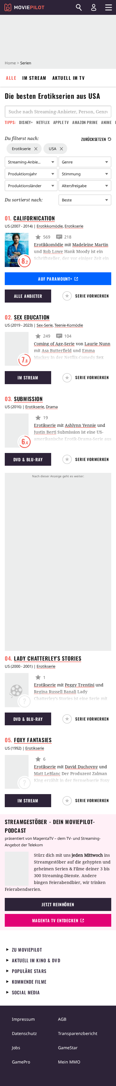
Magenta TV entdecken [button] (55, 920)
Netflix (43, 122)
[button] (87, 295)
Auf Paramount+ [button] (55, 279)
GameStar (68, 1047)
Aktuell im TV (68, 77)
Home (10, 63)
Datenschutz (24, 1033)
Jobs (16, 1047)
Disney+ (26, 122)
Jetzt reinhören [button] (58, 904)
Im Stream (34, 77)
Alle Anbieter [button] (28, 296)
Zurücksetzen (93, 139)
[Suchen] (78, 7)
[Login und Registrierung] (93, 7)
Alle (11, 77)
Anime (106, 122)
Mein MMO (69, 1062)
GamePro (21, 1062)
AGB (62, 1019)
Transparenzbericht (77, 1033)
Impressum (23, 1019)
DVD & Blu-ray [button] (28, 459)
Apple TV (61, 122)
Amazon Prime (85, 122)
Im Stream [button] (28, 377)
